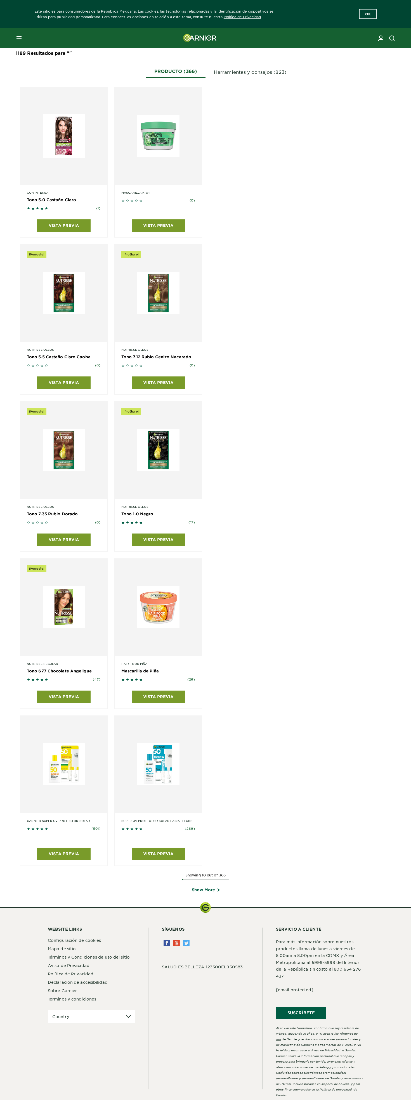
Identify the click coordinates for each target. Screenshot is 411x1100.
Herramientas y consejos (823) (250, 72)
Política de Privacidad (242, 17)
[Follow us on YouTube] (176, 943)
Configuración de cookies (74, 940)
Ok (368, 14)
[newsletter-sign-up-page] (380, 38)
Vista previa (64, 225)
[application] (91, 1016)
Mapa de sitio (62, 948)
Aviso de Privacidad (68, 965)
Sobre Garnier (62, 990)
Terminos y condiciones (72, 998)
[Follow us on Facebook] (167, 943)
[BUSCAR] (392, 38)
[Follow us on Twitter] (186, 943)
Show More (203, 889)
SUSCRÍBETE (301, 1012)
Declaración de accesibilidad (78, 982)
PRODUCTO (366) (175, 71)
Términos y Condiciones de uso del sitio (89, 956)
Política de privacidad (336, 1089)
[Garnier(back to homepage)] (200, 38)
